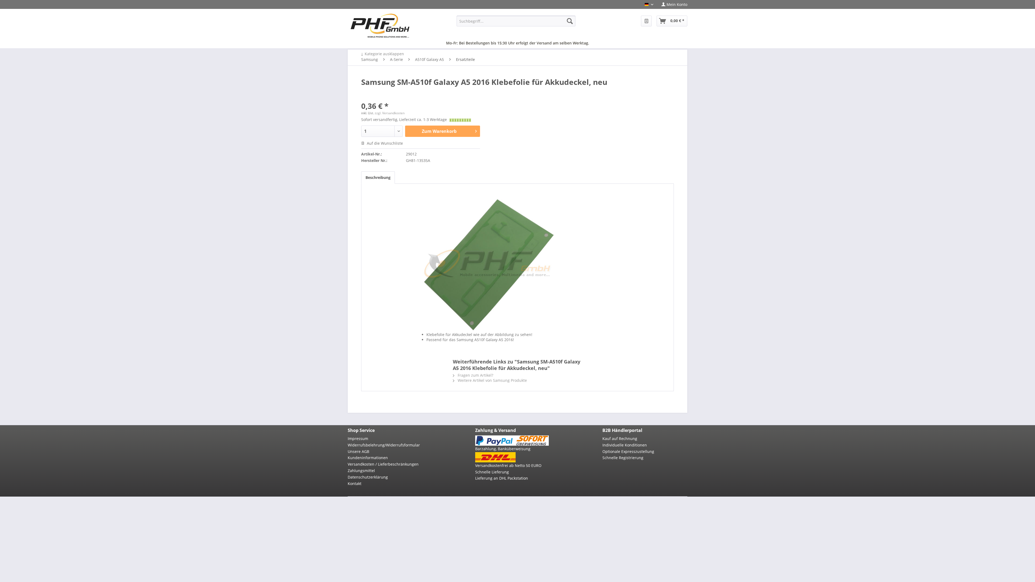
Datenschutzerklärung (368, 477)
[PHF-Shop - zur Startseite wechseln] (380, 25)
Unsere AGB (358, 451)
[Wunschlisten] (646, 21)
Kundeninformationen (368, 457)
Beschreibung (378, 177)
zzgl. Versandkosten (390, 113)
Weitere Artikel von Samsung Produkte (492, 380)
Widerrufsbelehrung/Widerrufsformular (384, 445)
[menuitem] (672, 4)
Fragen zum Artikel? (475, 375)
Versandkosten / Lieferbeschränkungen (383, 464)
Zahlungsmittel (361, 470)
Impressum (358, 438)
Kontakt (354, 483)
